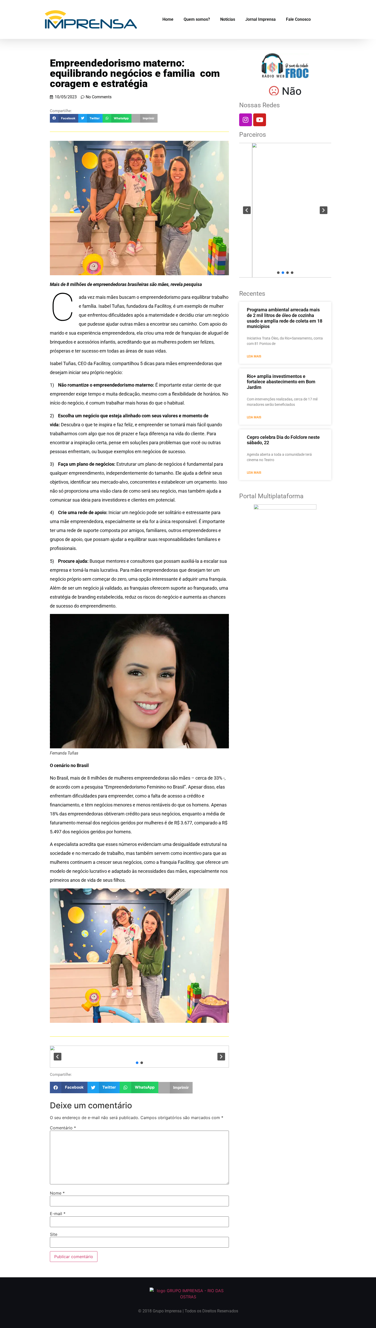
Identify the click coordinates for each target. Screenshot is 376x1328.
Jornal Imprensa (260, 19)
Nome (57, 1193)
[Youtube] (259, 119)
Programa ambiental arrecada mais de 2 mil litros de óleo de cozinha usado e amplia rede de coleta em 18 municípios (284, 318)
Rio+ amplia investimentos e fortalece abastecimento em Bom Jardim (281, 382)
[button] (64, 118)
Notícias (227, 19)
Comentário (63, 1128)
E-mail (57, 1214)
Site (53, 1234)
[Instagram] (245, 119)
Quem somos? (197, 19)
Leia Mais (254, 356)
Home (167, 19)
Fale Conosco (298, 19)
